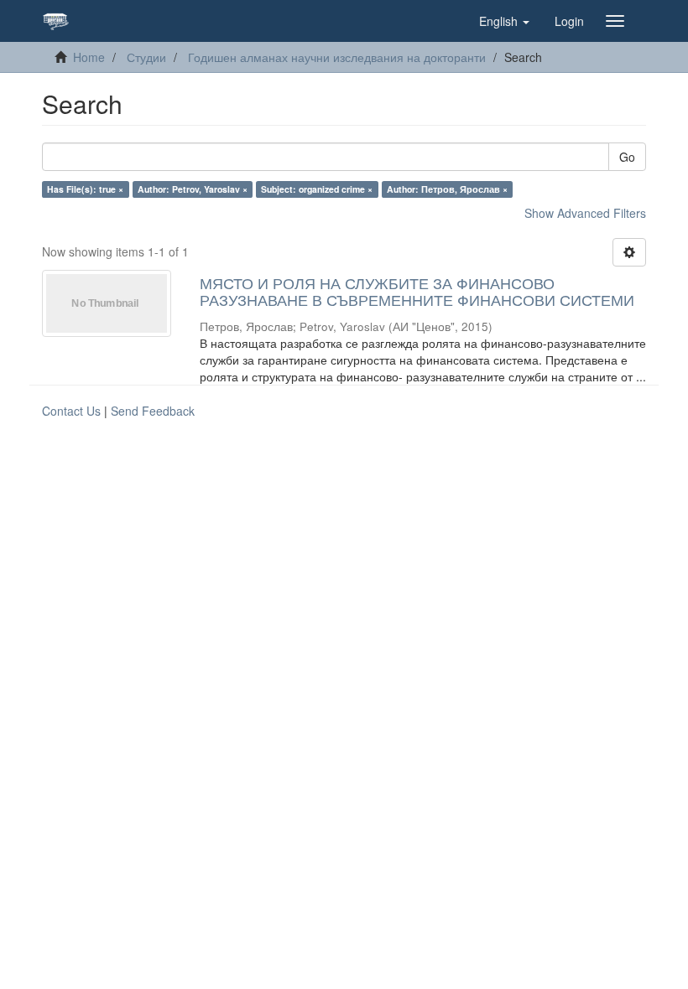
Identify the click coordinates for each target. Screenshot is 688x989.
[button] (504, 21)
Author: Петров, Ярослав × (447, 189)
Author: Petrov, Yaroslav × (193, 189)
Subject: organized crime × (317, 189)
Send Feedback (153, 410)
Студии (146, 57)
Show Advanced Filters (585, 213)
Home (89, 57)
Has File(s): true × (85, 189)
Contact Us (71, 410)
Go (627, 156)
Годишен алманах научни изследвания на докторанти (337, 57)
